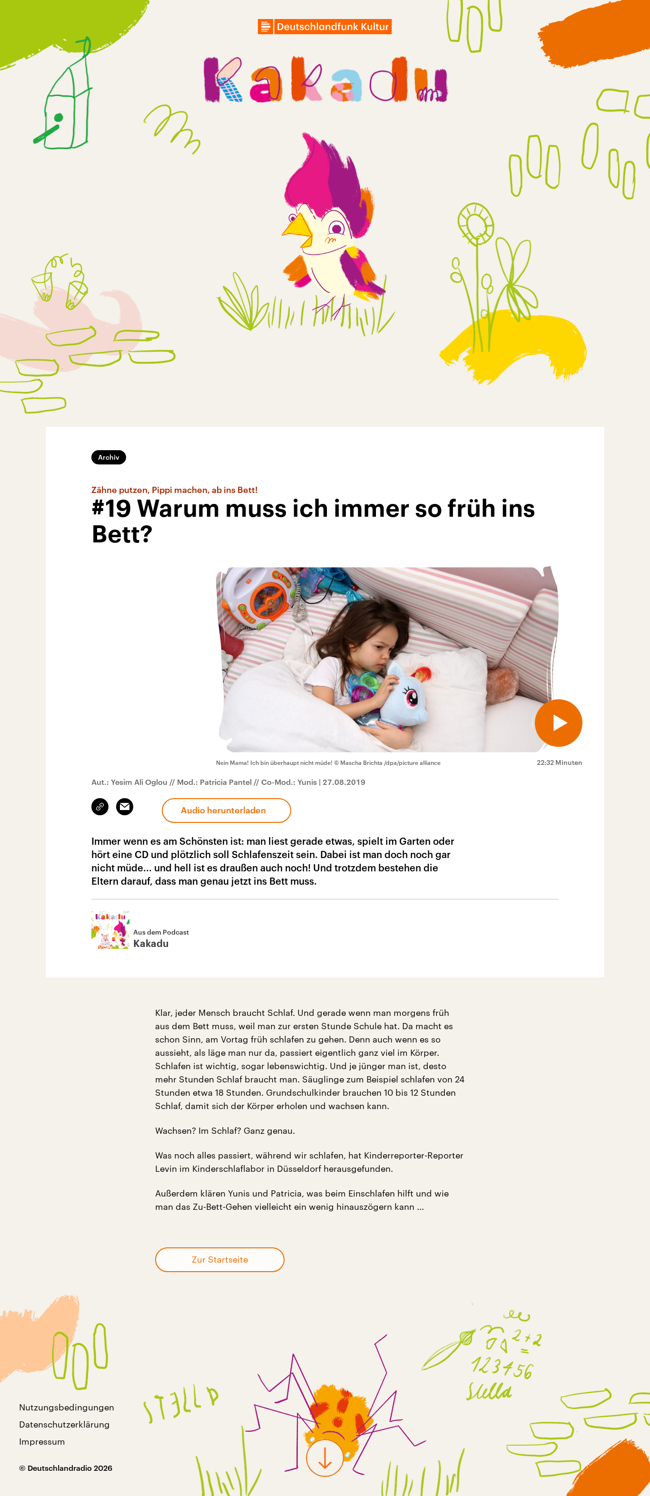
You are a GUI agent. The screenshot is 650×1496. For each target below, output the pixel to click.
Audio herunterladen (223, 810)
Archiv (108, 457)
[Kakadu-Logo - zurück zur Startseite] (325, 81)
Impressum (42, 1441)
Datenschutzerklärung (64, 1424)
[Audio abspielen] (558, 723)
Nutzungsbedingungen (66, 1407)
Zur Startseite (220, 1259)
